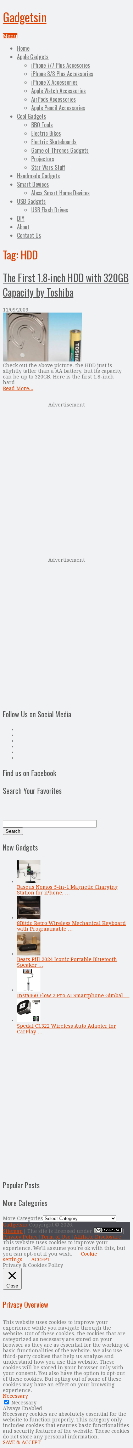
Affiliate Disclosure (97, 1237)
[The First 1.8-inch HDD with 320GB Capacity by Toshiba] (66, 338)
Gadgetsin (24, 17)
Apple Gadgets (33, 56)
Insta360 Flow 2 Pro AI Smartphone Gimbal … (73, 995)
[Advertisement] (66, 478)
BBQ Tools (42, 124)
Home (23, 48)
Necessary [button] (15, 1396)
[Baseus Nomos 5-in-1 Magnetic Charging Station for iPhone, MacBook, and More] (28, 881)
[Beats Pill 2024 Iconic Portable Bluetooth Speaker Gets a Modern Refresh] (28, 953)
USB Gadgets (31, 201)
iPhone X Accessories (54, 82)
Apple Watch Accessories (58, 90)
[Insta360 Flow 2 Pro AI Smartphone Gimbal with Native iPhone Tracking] (28, 990)
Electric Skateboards (54, 141)
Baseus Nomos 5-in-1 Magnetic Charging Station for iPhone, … (67, 890)
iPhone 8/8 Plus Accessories (62, 73)
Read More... (18, 388)
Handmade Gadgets (38, 176)
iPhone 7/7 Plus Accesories (60, 65)
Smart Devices (33, 184)
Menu (10, 36)
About (23, 227)
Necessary (24, 1402)
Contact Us (29, 235)
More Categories (23, 1218)
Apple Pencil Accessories (58, 107)
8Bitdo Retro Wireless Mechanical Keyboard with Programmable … (71, 926)
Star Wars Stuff (48, 167)
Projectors (42, 159)
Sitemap (13, 1231)
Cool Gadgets (31, 116)
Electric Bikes (46, 133)
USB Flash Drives (49, 210)
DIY (20, 218)
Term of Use (56, 1237)
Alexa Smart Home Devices (60, 193)
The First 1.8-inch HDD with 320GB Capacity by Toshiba (66, 284)
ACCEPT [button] (40, 1259)
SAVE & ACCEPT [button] (22, 1442)
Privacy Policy (20, 1237)
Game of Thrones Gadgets (60, 150)
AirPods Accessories (53, 99)
